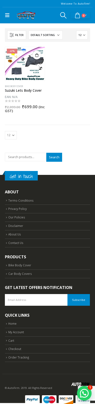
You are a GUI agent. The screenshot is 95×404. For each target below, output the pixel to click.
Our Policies (16, 217)
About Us (14, 234)
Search (54, 157)
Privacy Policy (17, 209)
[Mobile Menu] (8, 15)
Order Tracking (18, 357)
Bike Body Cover (14, 86)
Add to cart (36, 55)
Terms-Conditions (21, 200)
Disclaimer (15, 226)
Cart (11, 340)
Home (12, 323)
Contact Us (15, 243)
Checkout (14, 349)
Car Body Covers (20, 274)
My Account (16, 332)
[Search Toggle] (63, 15)
